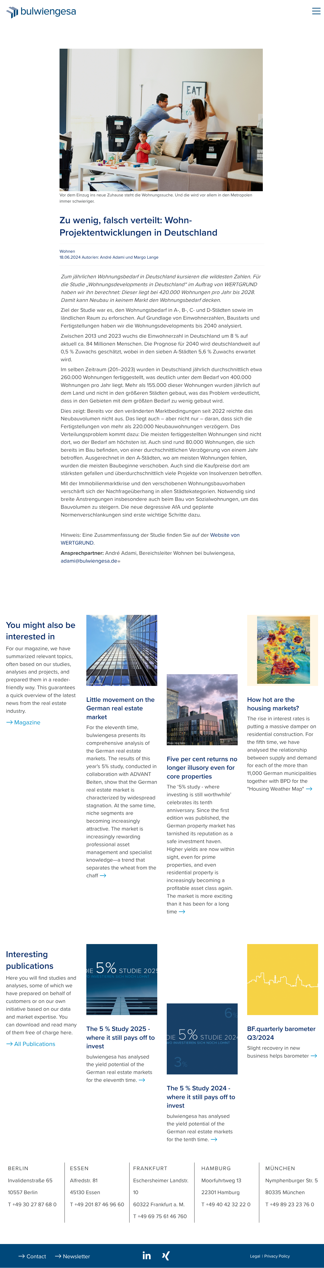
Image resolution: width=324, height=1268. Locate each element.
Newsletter (76, 1256)
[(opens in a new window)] (148, 1255)
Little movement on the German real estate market (120, 708)
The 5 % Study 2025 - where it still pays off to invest (120, 1037)
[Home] (12, 13)
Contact (36, 1256)
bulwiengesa (55, 12)
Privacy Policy (277, 1256)
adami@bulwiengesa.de (89, 561)
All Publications (34, 1044)
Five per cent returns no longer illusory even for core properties (202, 767)
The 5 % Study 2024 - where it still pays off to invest (201, 1097)
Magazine (27, 722)
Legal (255, 1256)
